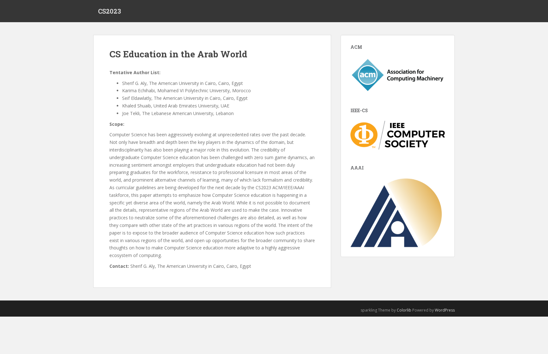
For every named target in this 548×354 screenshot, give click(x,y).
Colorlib (404, 310)
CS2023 (109, 11)
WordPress (445, 310)
